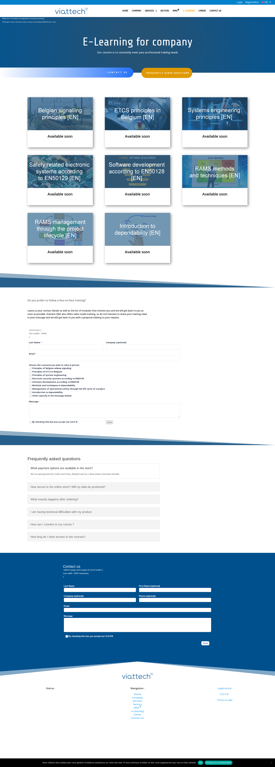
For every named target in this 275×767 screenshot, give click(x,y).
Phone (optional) (147, 596)
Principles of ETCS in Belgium (47, 371)
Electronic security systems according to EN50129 (58, 378)
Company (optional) (116, 342)
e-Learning (189, 11)
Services (149, 11)
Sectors (164, 11)
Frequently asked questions (167, 73)
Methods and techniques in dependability (53, 385)
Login (240, 2)
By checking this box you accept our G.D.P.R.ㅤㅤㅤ (91, 636)
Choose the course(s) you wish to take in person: (54, 365)
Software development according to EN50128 (55, 382)
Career (202, 11)
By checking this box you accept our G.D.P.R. (55, 421)
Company (136, 11)
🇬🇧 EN (264, 2)
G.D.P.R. (224, 694)
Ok (200, 762)
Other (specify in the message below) (51, 395)
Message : (34, 401)
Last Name (34, 342)
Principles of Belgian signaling (51, 368)
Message (68, 616)
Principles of (49, 375)
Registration (252, 2)
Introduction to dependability (47, 392)
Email (32, 353)
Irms (176, 11)
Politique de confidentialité (218, 762)
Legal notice (225, 688)
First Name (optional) (149, 586)
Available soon (60, 136)
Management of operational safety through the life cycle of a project (68, 388)
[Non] (271, 762)
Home (125, 11)
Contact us (215, 11)
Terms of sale (224, 700)
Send (109, 422)
